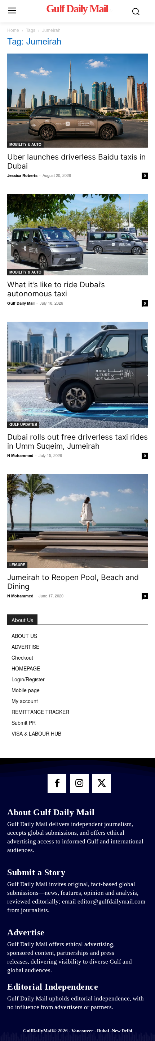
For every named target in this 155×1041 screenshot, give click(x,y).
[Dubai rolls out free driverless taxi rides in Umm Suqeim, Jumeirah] (77, 375)
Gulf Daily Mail (21, 303)
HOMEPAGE (26, 668)
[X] (101, 783)
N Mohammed (20, 455)
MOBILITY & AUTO (25, 144)
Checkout (22, 657)
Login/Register (28, 679)
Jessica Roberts (22, 175)
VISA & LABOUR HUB (36, 733)
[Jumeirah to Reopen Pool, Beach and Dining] (77, 521)
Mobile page (26, 690)
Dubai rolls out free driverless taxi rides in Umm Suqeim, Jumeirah (77, 441)
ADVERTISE (25, 646)
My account (25, 700)
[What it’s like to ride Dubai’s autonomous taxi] (77, 234)
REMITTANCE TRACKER (40, 711)
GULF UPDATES (23, 424)
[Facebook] (57, 783)
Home (13, 30)
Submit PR (24, 722)
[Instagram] (79, 783)
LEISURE (17, 564)
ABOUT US (24, 635)
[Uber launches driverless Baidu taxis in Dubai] (77, 101)
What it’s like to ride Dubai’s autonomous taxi (56, 289)
